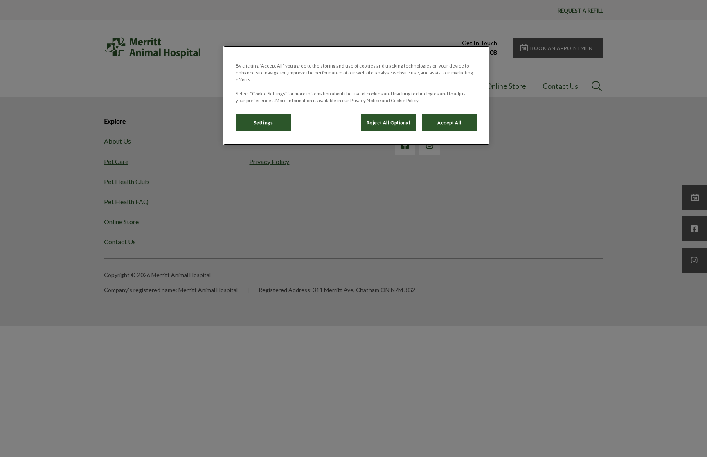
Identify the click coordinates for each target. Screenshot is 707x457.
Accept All (449, 122)
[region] (356, 95)
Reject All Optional (388, 122)
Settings (263, 122)
